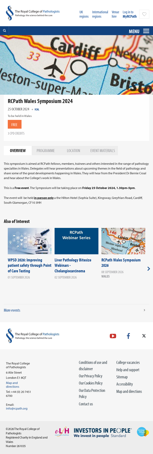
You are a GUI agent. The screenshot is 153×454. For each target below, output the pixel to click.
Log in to (130, 14)
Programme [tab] (46, 150)
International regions (100, 14)
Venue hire (115, 14)
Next (148, 268)
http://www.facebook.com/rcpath (128, 336)
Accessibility (124, 384)
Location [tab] (73, 150)
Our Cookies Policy (91, 383)
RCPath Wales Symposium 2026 (121, 262)
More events (12, 310)
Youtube (113, 336)
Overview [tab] (18, 150)
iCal (37, 109)
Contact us (86, 404)
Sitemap (122, 377)
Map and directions (129, 391)
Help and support (127, 369)
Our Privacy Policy (90, 376)
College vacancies (128, 362)
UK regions (84, 14)
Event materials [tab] (102, 150)
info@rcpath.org (16, 408)
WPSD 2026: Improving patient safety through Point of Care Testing (29, 265)
